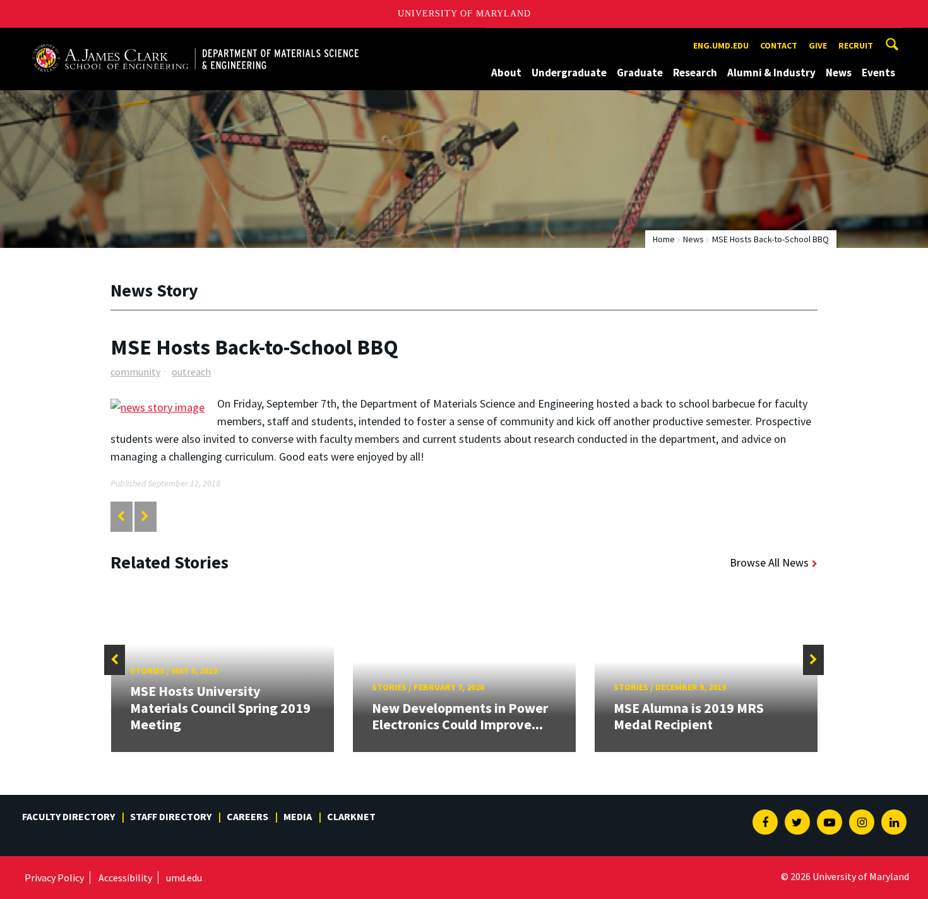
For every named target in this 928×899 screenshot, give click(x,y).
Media (297, 816)
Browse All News (769, 562)
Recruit (855, 45)
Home (664, 239)
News (839, 72)
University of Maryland (464, 13)
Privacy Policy (54, 877)
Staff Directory (170, 816)
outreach (191, 371)
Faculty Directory (68, 816)
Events (878, 72)
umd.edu (184, 877)
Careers (247, 816)
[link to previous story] (121, 516)
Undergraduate (569, 72)
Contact (778, 45)
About (506, 72)
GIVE (818, 45)
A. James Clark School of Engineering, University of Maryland (175, 39)
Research (695, 72)
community (135, 371)
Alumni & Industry (771, 72)
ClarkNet (351, 816)
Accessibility (125, 877)
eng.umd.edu (721, 45)
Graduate (640, 72)
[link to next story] (145, 516)
